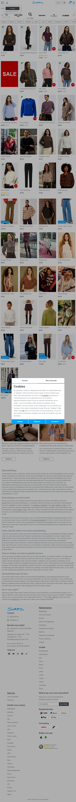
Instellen (20, 421)
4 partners (45, 395)
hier (23, 411)
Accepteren (55, 421)
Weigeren (37, 421)
